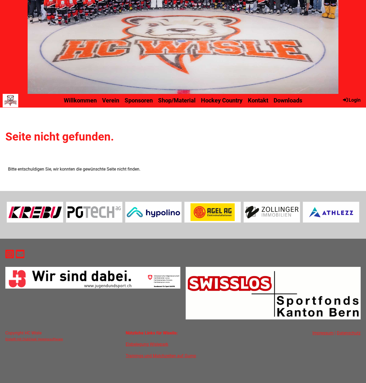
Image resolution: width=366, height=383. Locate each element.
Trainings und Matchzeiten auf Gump (161, 355)
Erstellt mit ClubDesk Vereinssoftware (34, 339)
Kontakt (258, 100)
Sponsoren (139, 100)
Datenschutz (349, 333)
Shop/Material (177, 100)
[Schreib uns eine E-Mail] (20, 255)
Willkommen (80, 100)
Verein (110, 100)
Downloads (288, 100)
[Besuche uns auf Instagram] (9, 255)
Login (355, 100)
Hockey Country (221, 100)
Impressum (323, 333)
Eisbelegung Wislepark (147, 344)
